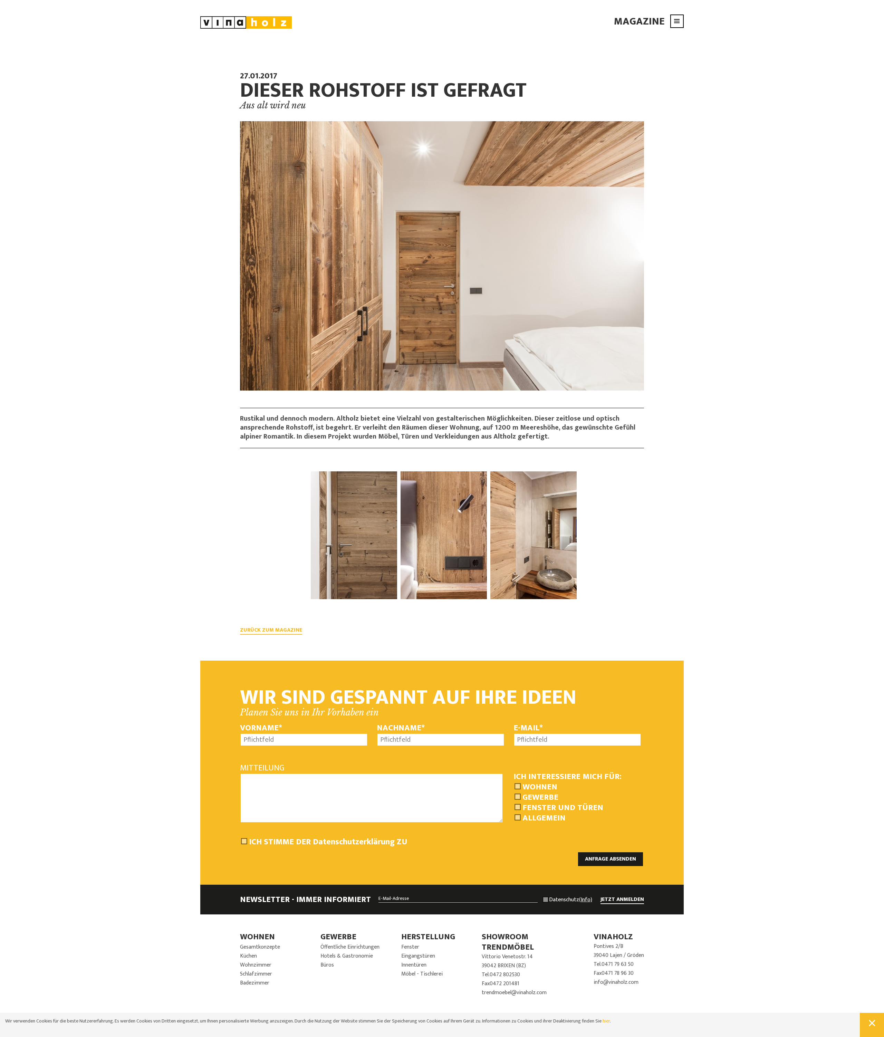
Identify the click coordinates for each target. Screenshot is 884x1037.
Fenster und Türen (562, 808)
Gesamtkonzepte (260, 947)
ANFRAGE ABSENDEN (610, 859)
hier (606, 1021)
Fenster (410, 947)
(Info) (585, 899)
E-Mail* (528, 728)
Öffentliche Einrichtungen (349, 947)
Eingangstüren (418, 956)
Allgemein (544, 818)
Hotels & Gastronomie (346, 956)
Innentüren (413, 965)
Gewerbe (540, 797)
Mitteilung (262, 768)
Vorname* (261, 728)
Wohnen (539, 787)
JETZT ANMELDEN (622, 899)
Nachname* (401, 728)
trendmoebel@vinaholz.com (514, 992)
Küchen (248, 956)
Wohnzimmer (255, 965)
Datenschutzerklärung (354, 842)
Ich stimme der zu (328, 842)
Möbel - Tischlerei (422, 974)
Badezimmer (254, 983)
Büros (327, 965)
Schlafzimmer (256, 974)
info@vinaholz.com (616, 982)
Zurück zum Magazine (271, 630)
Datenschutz (570, 899)
